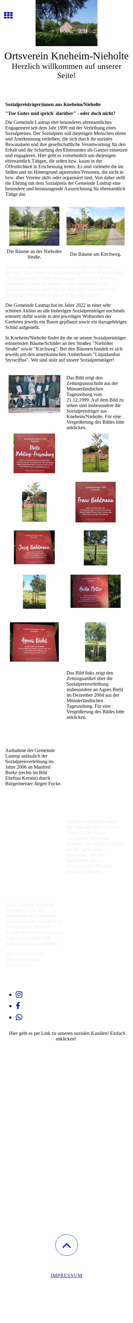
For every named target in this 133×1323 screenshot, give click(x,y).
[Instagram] (19, 995)
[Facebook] (18, 1006)
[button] (66, 1245)
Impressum (66, 1275)
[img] (66, 23)
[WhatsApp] (19, 1017)
